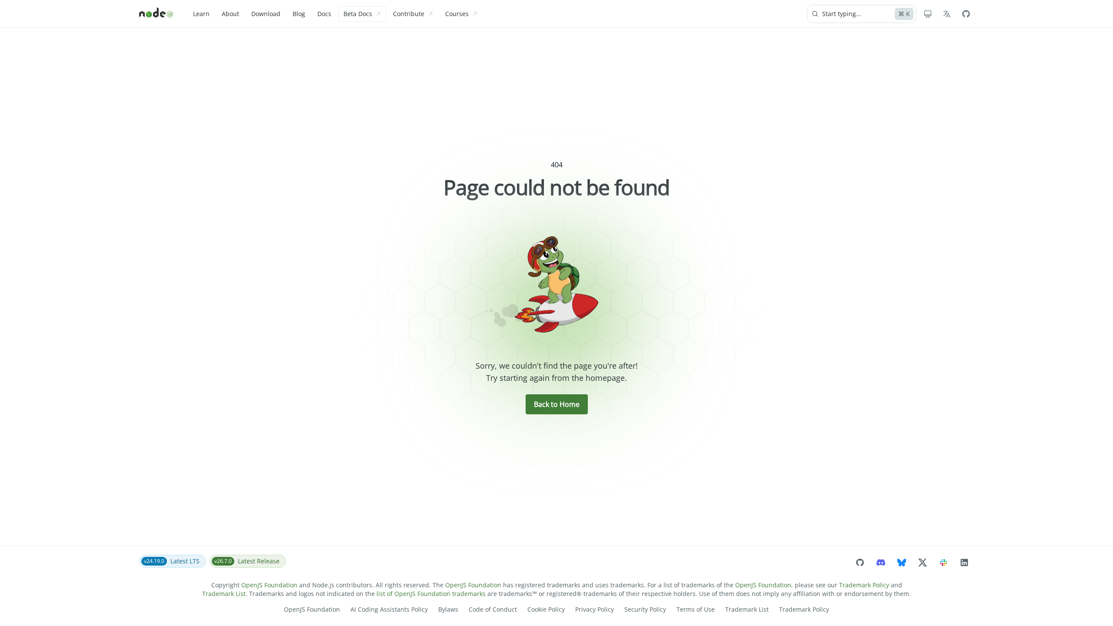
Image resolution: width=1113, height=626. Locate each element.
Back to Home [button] (557, 404)
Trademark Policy (864, 585)
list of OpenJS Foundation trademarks (431, 593)
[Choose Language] (947, 14)
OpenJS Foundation (269, 585)
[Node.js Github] (966, 14)
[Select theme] (928, 14)
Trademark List (224, 593)
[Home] (156, 13)
